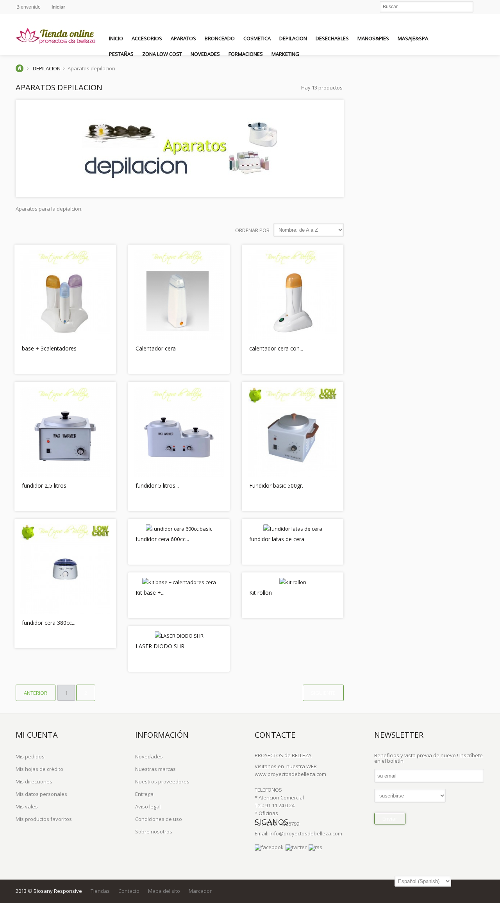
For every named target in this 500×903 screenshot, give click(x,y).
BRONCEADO (220, 38)
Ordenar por (252, 230)
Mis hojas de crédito (39, 768)
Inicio (116, 38)
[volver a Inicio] (19, 68)
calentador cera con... (276, 348)
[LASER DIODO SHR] (179, 635)
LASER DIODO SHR (160, 646)
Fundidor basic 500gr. (276, 485)
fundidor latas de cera (276, 539)
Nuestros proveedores (162, 781)
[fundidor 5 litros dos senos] (179, 475)
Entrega (144, 794)
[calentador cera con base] (293, 338)
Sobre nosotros (153, 831)
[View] (104, 361)
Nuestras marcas (155, 768)
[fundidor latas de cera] (292, 528)
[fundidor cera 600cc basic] (179, 528)
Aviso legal (148, 806)
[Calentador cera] (179, 338)
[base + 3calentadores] (65, 338)
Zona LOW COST (162, 53)
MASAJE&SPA (413, 38)
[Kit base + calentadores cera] (179, 582)
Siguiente (323, 692)
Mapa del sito (164, 890)
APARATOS (183, 38)
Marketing (285, 53)
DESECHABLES (332, 38)
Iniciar (58, 7)
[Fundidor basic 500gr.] (293, 475)
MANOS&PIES (373, 38)
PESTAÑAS (121, 53)
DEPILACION (293, 38)
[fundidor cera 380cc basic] (65, 612)
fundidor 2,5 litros (44, 485)
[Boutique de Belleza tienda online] (56, 36)
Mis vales (27, 806)
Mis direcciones (34, 781)
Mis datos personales (41, 794)
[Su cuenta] (476, 37)
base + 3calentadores (49, 348)
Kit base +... (150, 592)
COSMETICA (257, 38)
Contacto (128, 890)
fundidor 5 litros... (157, 485)
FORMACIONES (246, 53)
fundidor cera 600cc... (162, 539)
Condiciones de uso (158, 819)
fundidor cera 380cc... (48, 622)
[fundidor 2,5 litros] (65, 475)
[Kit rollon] (292, 582)
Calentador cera (156, 348)
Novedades (205, 53)
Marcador (200, 890)
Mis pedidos (30, 756)
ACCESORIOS (147, 38)
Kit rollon (260, 592)
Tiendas (100, 890)
